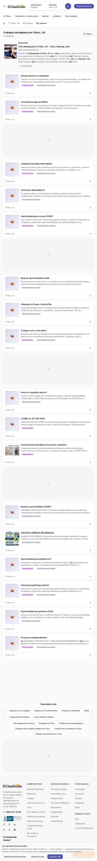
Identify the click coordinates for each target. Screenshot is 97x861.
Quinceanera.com (58, 794)
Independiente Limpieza (20, 717)
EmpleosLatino (57, 798)
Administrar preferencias (15, 857)
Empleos (29, 23)
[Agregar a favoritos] (90, 93)
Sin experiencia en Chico (24, 723)
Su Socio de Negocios (60, 803)
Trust (29, 807)
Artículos (78, 798)
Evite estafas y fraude (36, 812)
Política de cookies (35, 821)
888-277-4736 (13, 812)
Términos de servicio (36, 803)
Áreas (77, 807)
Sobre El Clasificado (35, 789)
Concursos (79, 794)
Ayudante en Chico (47, 723)
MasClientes (56, 807)
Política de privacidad (36, 816)
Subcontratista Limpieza (44, 717)
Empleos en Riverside (71, 711)
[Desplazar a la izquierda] (5, 711)
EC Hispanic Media (59, 789)
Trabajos (30, 798)
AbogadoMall (56, 812)
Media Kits (31, 794)
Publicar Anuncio (84, 6)
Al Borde (54, 816)
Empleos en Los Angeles (20, 711)
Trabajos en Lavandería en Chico (68, 729)
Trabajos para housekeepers (71, 723)
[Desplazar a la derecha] (92, 711)
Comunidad (79, 789)
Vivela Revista (57, 821)
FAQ (76, 819)
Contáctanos (80, 824)
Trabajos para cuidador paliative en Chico (32, 729)
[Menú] (4, 6)
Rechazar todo (37, 857)
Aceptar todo (55, 857)
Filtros (89, 34)
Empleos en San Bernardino (46, 711)
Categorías (79, 803)
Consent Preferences (84, 828)
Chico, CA (15, 23)
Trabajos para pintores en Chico (48, 734)
